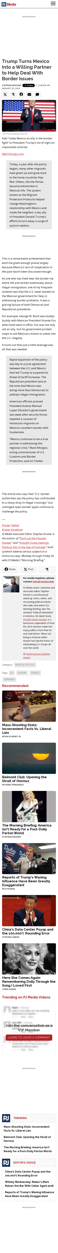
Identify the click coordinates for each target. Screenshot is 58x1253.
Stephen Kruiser (11, 85)
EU (11, 673)
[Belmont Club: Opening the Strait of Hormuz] (29, 758)
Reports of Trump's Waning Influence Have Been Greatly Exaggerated (26, 881)
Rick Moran (8, 889)
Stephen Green (10, 937)
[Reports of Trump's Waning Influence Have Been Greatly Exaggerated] (29, 858)
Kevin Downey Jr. (11, 736)
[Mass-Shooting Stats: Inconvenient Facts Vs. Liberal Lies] (29, 706)
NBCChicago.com (13, 154)
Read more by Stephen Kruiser (36, 655)
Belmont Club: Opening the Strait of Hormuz (24, 779)
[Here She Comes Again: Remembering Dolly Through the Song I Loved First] (29, 958)
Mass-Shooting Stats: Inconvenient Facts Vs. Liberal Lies (26, 729)
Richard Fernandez (13, 785)
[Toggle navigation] (53, 4)
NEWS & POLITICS (25, 665)
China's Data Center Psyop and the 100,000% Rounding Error (27, 931)
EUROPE (22, 673)
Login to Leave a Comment (29, 1037)
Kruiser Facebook (12, 529)
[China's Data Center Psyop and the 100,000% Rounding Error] (29, 910)
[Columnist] (12, 583)
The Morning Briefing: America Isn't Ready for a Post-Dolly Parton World (27, 829)
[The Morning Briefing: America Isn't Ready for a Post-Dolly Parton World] (29, 806)
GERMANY (9, 679)
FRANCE (35, 673)
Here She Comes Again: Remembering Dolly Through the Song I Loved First (29, 981)
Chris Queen (9, 989)
